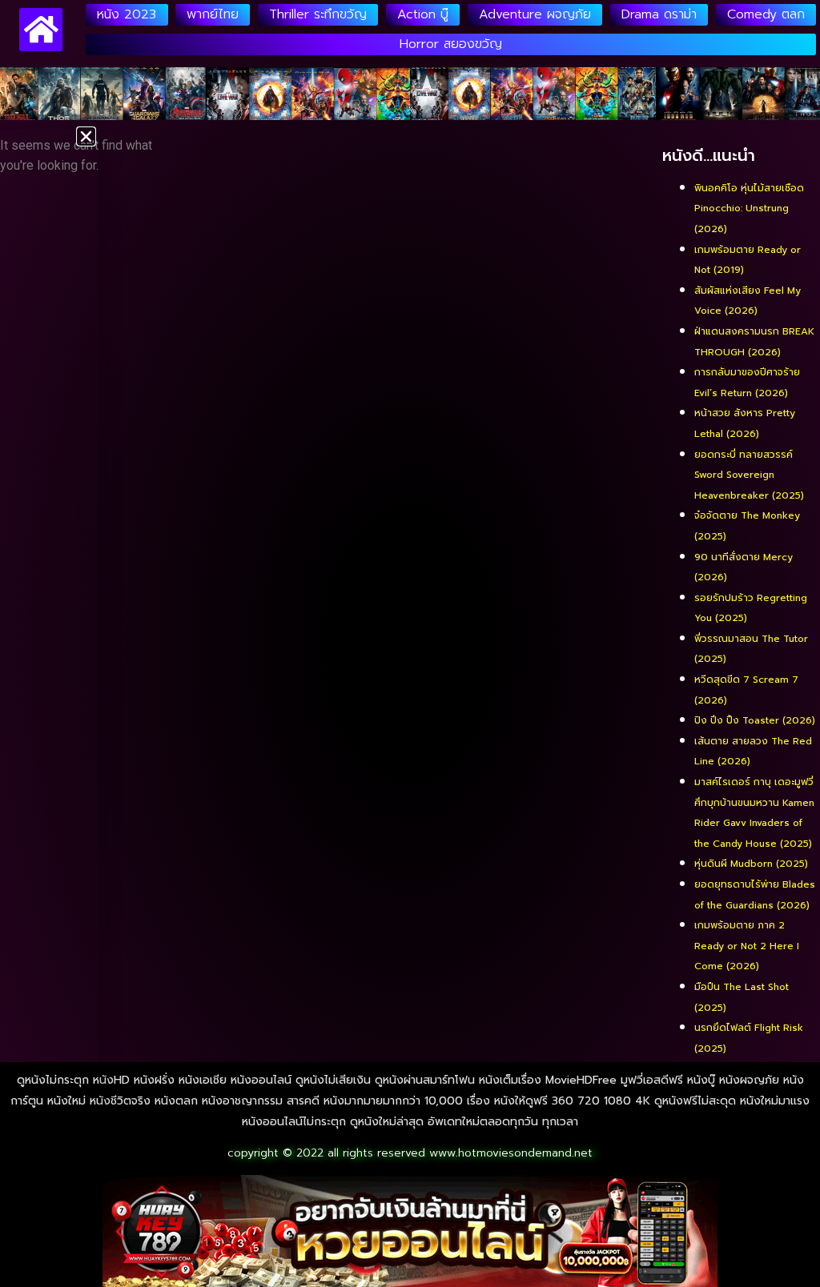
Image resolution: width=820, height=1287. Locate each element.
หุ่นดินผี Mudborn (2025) (751, 863)
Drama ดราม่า (659, 14)
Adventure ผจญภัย (535, 14)
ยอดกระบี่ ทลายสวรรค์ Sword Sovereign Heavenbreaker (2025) (749, 475)
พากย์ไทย (213, 14)
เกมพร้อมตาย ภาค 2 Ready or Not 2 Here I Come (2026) (746, 945)
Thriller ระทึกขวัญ (318, 14)
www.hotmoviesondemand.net (511, 1153)
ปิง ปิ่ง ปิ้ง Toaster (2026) (754, 720)
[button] (86, 136)
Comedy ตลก (766, 14)
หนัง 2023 (126, 14)
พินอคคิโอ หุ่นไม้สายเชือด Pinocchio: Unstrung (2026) (749, 208)
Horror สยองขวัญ (451, 44)
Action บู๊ (422, 14)
